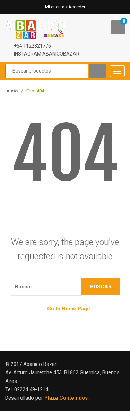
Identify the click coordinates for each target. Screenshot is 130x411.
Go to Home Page (68, 308)
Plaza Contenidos (66, 398)
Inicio (11, 90)
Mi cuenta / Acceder (65, 6)
